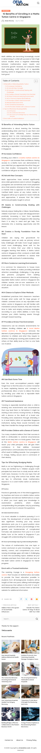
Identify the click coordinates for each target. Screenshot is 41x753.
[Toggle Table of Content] (34, 81)
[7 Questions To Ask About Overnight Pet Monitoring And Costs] (30, 691)
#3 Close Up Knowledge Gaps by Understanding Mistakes (23, 115)
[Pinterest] (31, 599)
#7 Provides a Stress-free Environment (18, 100)
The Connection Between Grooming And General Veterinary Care (9, 679)
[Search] (38, 3)
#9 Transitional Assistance (15, 104)
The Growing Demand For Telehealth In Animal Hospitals (29, 679)
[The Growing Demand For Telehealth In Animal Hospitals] (30, 669)
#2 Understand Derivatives (17, 113)
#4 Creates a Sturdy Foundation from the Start (21, 94)
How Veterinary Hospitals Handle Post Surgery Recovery (10, 702)
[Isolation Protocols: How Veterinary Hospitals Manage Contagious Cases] (30, 646)
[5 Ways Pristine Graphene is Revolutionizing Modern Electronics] (30, 714)
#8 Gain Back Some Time (15, 102)
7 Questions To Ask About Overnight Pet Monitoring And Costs (29, 702)
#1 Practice (12, 111)
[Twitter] (26, 599)
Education (6, 10)
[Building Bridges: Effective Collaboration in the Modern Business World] (11, 714)
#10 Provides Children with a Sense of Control (21, 107)
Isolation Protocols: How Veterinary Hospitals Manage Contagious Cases (29, 657)
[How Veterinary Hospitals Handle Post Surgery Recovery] (11, 691)
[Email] (37, 599)
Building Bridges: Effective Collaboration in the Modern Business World (10, 724)
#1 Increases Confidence (14, 86)
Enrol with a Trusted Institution (14, 118)
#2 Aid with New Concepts (15, 88)
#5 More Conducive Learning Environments (20, 96)
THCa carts (7, 630)
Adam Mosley (9, 21)
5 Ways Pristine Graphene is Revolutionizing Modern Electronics (30, 724)
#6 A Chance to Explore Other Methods (19, 98)
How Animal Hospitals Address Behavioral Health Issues (10, 657)
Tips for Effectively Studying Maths (15, 109)
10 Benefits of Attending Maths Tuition (16, 84)
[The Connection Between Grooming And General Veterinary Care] (11, 669)
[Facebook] (21, 599)
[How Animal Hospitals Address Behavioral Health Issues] (11, 646)
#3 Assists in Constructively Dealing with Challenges (19, 91)
